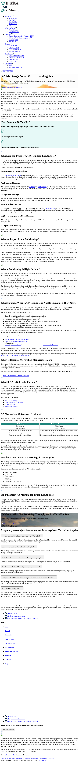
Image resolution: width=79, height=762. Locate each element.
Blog (6, 663)
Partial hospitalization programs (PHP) (17, 339)
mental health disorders (50, 345)
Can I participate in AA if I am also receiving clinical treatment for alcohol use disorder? (27, 578)
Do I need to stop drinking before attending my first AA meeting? (21, 536)
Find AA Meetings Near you (12, 87)
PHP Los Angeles (10, 643)
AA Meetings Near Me (11, 651)
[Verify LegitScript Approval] (8, 731)
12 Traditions (42, 187)
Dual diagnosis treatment (13, 345)
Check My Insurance (8, 729)
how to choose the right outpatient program (15, 355)
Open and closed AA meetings (11, 175)
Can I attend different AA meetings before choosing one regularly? (21, 558)
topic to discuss (50, 208)
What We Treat (9, 639)
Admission (8, 655)
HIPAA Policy (42, 760)
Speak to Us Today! (9, 523)
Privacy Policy (11, 755)
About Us (7, 631)
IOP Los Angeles (9, 647)
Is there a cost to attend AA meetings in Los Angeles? (18, 547)
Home (6, 627)
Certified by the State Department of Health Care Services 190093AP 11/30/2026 (27, 758)
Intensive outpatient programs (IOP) (16, 341)
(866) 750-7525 (7, 71)
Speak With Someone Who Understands (16, 376)
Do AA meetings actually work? (11, 589)
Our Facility (8, 635)
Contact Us (8, 659)
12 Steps (32, 187)
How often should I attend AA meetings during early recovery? (20, 567)
